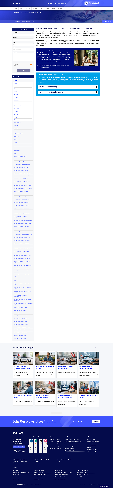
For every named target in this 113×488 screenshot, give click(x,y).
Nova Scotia (16, 136)
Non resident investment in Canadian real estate (92, 444)
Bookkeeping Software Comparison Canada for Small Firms (22, 368)
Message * (15, 52)
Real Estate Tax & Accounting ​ (71, 443)
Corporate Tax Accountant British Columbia (23, 185)
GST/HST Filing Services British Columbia (22, 173)
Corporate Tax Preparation (70, 446)
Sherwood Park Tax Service (82, 470)
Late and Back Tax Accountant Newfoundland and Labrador (20, 296)
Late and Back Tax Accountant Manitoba (22, 199)
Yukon (15, 153)
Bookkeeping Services (69, 448)
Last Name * (15, 37)
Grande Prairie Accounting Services (62, 474)
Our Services (60, 443)
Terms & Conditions (91, 484)
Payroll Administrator (69, 450)
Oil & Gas (89, 447)
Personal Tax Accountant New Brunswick (22, 258)
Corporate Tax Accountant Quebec (21, 318)
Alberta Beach (17, 86)
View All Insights (93, 347)
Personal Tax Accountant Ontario (21, 170)
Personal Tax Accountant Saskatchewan (22, 223)
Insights (47, 8)
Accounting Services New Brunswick (21, 245)
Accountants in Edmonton (82, 474)
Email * (14, 42)
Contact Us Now (104, 486)
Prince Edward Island (18, 145)
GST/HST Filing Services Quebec (21, 307)
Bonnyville (16, 117)
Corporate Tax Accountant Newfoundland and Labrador (22, 300)
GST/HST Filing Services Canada (20, 329)
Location (19, 21)
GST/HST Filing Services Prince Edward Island (22, 262)
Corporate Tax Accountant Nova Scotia (22, 237)
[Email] (111, 22)
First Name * (15, 32)
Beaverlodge (17, 102)
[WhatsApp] (109, 22)
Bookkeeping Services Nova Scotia (21, 231)
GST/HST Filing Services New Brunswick (22, 243)
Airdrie (15, 83)
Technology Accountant (92, 451)
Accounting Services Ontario (20, 159)
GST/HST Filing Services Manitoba (21, 191)
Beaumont (16, 100)
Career (53, 8)
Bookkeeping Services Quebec (20, 313)
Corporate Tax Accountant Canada (21, 332)
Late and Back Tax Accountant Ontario (22, 164)
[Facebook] (103, 22)
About (21, 8)
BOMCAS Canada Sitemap (61, 479)
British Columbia (17, 122)
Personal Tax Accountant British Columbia (23, 188)
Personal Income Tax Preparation (72, 439)
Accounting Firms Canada (39, 479)
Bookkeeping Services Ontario (20, 161)
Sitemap (59, 448)
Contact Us (52, 448)
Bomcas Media (58, 470)
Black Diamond (17, 105)
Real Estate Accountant (92, 449)
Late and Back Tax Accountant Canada (22, 327)
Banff (15, 91)
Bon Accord (16, 114)
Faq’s (58, 446)
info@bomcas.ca (18, 443)
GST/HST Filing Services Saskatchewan (22, 208)
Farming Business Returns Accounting (73, 441)
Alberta (23, 21)
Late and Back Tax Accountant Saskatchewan (20, 217)
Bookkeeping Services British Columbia (22, 178)
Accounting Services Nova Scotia (21, 229)
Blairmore (16, 111)
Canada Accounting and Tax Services (21, 472)
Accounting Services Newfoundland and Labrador (22, 288)
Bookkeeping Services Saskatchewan (22, 213)
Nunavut (15, 139)
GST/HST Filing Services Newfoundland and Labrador (23, 284)
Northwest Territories (18, 133)
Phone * (14, 47)
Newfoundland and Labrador (20, 130)
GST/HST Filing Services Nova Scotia (21, 226)
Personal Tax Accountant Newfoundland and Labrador (23, 304)
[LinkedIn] (107, 22)
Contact (60, 8)
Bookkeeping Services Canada (20, 335)
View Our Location (19, 446)
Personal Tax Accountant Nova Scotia (22, 240)
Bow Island (16, 119)
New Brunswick (17, 128)
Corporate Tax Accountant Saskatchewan (23, 220)
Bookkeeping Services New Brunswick (22, 248)
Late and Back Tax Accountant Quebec (22, 315)
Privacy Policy (83, 484)
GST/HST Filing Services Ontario (20, 156)
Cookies (98, 484)
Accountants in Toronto (39, 476)
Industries (28, 8)
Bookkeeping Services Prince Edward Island (23, 268)
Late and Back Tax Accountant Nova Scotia (23, 234)
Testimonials (52, 443)
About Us (52, 439)
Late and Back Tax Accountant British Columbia (22, 182)
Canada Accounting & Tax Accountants (63, 472)
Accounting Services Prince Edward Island (23, 265)
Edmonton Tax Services (39, 470)
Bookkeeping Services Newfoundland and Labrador (22, 292)
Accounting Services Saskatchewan (21, 210)
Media (41, 8)
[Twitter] (105, 22)
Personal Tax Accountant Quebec (21, 321)
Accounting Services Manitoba (20, 194)
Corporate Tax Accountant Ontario (21, 167)
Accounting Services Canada (20, 338)
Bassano (16, 97)
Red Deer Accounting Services (40, 474)
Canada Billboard (80, 476)
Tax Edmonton (16, 474)
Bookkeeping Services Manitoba (20, 196)
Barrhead (16, 94)
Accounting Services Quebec (20, 310)
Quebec (15, 147)
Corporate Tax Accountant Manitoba (21, 202)
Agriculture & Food (91, 439)
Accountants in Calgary (18, 476)
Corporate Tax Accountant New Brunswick (23, 255)
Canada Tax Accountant (82, 472)
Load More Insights (56, 413)
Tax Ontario (15, 470)
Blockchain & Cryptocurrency (93, 441)
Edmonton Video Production (61, 476)
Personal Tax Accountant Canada (21, 324)
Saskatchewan (17, 150)
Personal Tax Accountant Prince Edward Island (22, 279)
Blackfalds (16, 108)
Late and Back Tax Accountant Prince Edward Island (22, 271)
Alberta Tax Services (38, 472)
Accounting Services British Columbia (22, 175)
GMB (78, 479)
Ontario (15, 142)
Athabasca (16, 88)
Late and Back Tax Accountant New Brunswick (21, 252)
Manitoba (16, 125)
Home (15, 8)
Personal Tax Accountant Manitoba (21, 205)
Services (35, 8)
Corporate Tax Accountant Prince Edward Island (22, 275)
